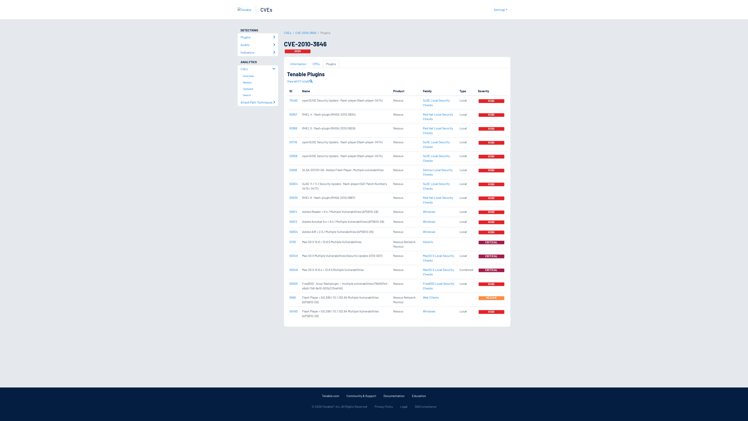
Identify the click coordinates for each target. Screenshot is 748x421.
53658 (293, 156)
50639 (293, 197)
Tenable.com (330, 396)
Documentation (394, 396)
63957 (293, 114)
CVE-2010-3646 (305, 32)
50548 (293, 270)
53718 (293, 142)
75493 (293, 100)
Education (419, 396)
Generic (428, 242)
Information (298, 64)
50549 (293, 255)
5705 (292, 242)
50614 (293, 211)
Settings (499, 9)
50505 (293, 283)
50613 (293, 221)
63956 (293, 128)
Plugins (331, 64)
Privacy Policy (384, 406)
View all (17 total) (298, 81)
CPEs (316, 64)
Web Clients (431, 297)
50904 (293, 184)
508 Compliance (425, 406)
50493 (293, 311)
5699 (292, 297)
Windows (429, 211)
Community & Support (361, 396)
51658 (293, 170)
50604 (293, 231)
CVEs (266, 10)
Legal (404, 406)
